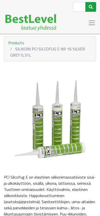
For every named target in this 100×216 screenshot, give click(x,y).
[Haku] (90, 7)
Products (16, 43)
